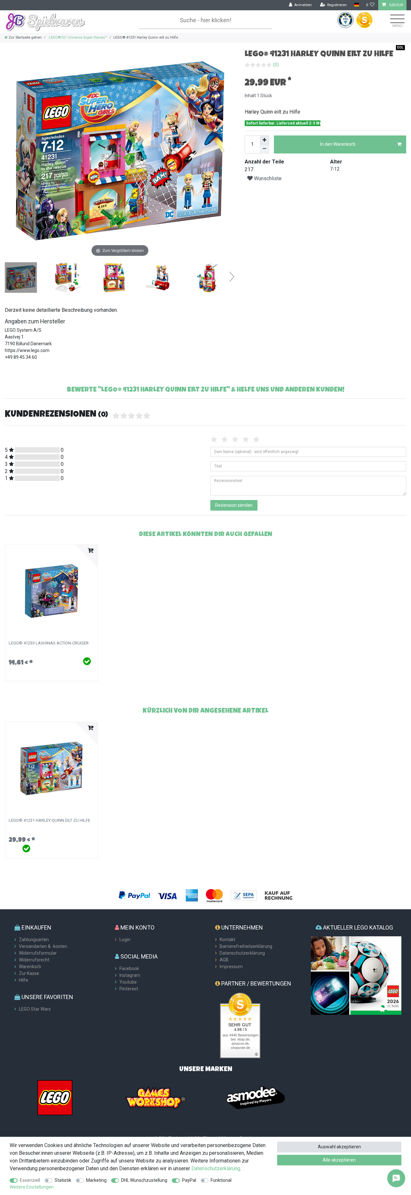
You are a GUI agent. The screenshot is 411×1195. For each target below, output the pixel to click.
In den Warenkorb (337, 144)
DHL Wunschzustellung (144, 1180)
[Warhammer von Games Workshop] (155, 1097)
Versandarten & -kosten (43, 946)
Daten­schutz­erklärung (215, 1168)
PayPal (189, 1180)
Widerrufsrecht (34, 959)
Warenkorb (30, 966)
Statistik (63, 1180)
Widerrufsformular (38, 953)
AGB (224, 959)
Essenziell (30, 1180)
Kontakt (227, 939)
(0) (276, 64)
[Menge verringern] (264, 148)
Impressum (231, 966)
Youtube (128, 982)
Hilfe (23, 980)
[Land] (356, 5)
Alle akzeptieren (339, 1160)
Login (124, 939)
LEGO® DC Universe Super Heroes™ (77, 37)
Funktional (221, 1180)
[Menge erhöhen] (264, 139)
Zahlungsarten (34, 939)
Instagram (129, 975)
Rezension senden (234, 505)
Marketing (96, 1180)
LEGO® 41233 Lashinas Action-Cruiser (49, 643)
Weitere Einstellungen (32, 1187)
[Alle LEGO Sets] (55, 1097)
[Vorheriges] (17, 151)
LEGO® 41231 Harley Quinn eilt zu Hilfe (49, 820)
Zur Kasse (29, 973)
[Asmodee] (255, 1097)
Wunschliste (267, 178)
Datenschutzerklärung (242, 953)
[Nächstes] (222, 151)
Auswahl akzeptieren (339, 1146)
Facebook (129, 968)
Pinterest (128, 988)
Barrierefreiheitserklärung (246, 946)
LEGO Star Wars (35, 1009)
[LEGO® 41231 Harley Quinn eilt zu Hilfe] (21, 278)
